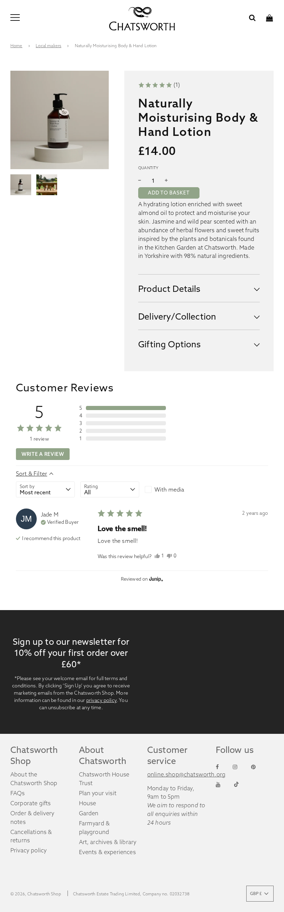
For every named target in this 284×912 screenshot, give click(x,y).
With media (169, 489)
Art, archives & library (108, 842)
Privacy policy (28, 850)
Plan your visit (98, 793)
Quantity (148, 167)
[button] (159, 84)
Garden (89, 813)
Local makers (48, 45)
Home (16, 45)
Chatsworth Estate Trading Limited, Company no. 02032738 (131, 893)
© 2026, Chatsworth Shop (35, 893)
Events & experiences (107, 852)
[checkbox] (174, 489)
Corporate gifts (30, 803)
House (87, 803)
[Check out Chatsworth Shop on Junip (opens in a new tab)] (155, 579)
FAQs (17, 793)
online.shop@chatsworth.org (186, 774)
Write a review (42, 454)
